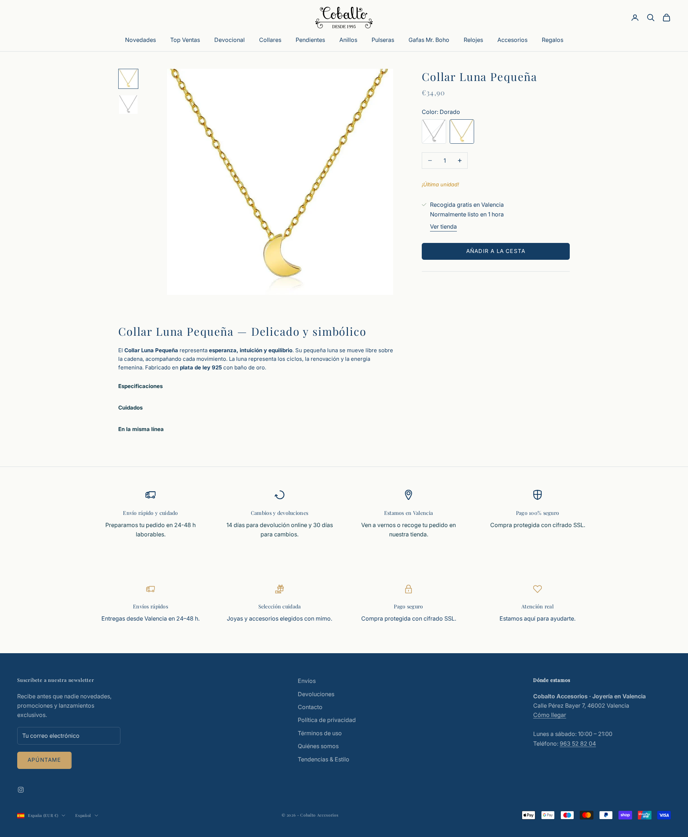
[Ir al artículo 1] (128, 79)
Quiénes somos (318, 746)
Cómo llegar (549, 714)
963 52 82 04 (578, 743)
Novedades (140, 39)
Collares (270, 39)
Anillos (348, 39)
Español (83, 815)
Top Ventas (185, 39)
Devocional (229, 39)
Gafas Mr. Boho (428, 39)
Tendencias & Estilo (323, 759)
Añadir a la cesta (495, 251)
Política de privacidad (327, 719)
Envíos (307, 680)
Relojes (473, 39)
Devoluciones (316, 694)
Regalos (552, 39)
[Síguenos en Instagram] (20, 789)
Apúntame (44, 759)
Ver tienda (443, 226)
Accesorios (512, 39)
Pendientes (310, 39)
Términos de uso (320, 733)
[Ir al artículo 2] (128, 105)
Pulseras (383, 39)
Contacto (310, 707)
